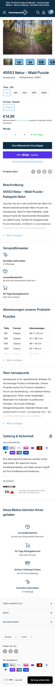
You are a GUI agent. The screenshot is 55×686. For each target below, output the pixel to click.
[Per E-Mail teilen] (50, 171)
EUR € (24, 637)
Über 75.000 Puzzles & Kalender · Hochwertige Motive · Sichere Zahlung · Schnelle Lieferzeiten (27, 3)
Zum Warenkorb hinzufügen (27, 145)
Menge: (7, 128)
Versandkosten (22, 120)
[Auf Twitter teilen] (44, 171)
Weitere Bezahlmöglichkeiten (27, 161)
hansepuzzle (9, 77)
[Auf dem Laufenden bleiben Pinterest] (16, 651)
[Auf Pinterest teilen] (39, 171)
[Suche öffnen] (38, 12)
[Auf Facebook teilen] (33, 171)
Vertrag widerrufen (40, 680)
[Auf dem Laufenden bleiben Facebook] (5, 651)
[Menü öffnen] (4, 12)
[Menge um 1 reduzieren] (6, 135)
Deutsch (8, 637)
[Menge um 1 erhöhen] (25, 135)
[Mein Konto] (43, 12)
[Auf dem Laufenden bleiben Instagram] (11, 651)
